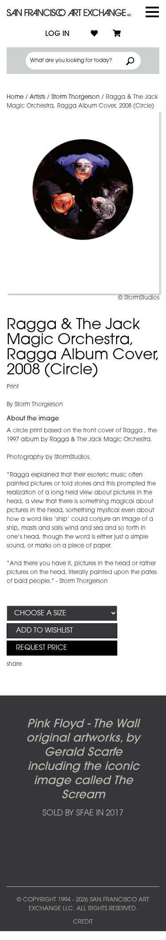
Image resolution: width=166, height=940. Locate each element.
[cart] (116, 34)
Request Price (41, 648)
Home (15, 97)
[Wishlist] (94, 34)
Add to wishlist (44, 630)
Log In (57, 34)
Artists (37, 97)
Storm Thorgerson (75, 97)
